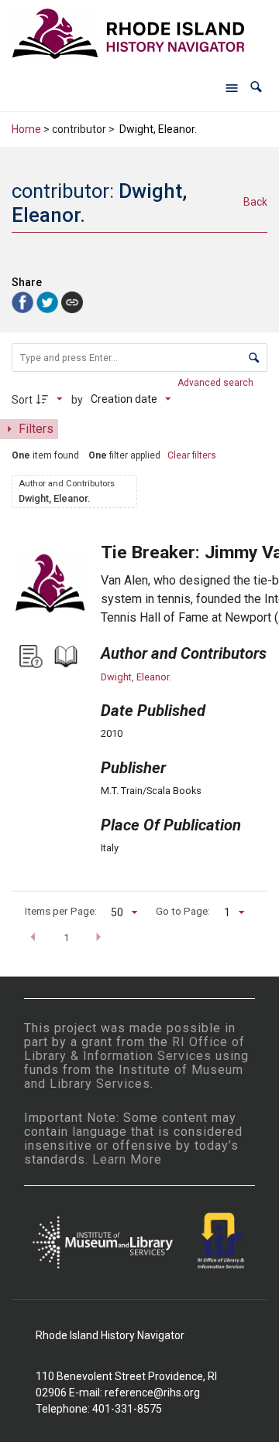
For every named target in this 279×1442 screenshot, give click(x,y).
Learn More (127, 1159)
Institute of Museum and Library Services (133, 1076)
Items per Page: (61, 911)
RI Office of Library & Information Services (134, 1049)
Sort (22, 400)
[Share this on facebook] (24, 301)
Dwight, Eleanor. (136, 677)
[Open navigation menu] (232, 87)
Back (255, 202)
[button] (256, 87)
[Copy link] (72, 302)
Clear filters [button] (191, 455)
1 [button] (67, 937)
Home (26, 129)
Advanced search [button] (216, 382)
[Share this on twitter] (48, 301)
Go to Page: (183, 911)
